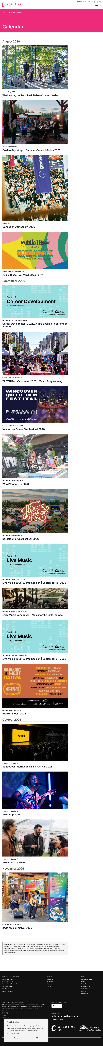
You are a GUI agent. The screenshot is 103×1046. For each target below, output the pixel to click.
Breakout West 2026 (14, 713)
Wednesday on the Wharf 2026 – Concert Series (30, 95)
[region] (26, 1030)
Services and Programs (10, 976)
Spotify (4, 1015)
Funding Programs (7, 981)
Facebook (5, 1014)
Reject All (17, 1038)
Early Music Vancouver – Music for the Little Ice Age (32, 614)
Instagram (5, 1012)
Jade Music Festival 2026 (17, 927)
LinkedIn (4, 1011)
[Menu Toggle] (96, 5)
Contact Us (84, 993)
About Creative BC (86, 979)
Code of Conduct (86, 989)
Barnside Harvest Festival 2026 (20, 538)
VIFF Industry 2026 (13, 862)
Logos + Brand (85, 986)
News (83, 981)
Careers (83, 991)
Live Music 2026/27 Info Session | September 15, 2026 (34, 582)
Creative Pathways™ (8, 991)
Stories (49, 986)
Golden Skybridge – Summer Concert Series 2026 (31, 150)
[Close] (46, 1020)
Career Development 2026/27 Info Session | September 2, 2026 (34, 325)
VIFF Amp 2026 (11, 814)
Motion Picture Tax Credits (10, 984)
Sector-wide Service (8, 986)
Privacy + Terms (14, 1033)
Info (82, 976)
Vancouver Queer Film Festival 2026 (23, 429)
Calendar (50, 984)
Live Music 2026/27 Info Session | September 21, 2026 (34, 658)
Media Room (85, 984)
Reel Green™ (5, 989)
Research (50, 981)
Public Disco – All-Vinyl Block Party (22, 274)
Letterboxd (5, 1017)
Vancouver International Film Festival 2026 (27, 766)
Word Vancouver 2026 (15, 484)
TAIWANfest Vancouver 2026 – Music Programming (32, 381)
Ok (37, 1038)
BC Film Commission (8, 979)
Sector (49, 976)
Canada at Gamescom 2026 (18, 226)
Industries (50, 979)
